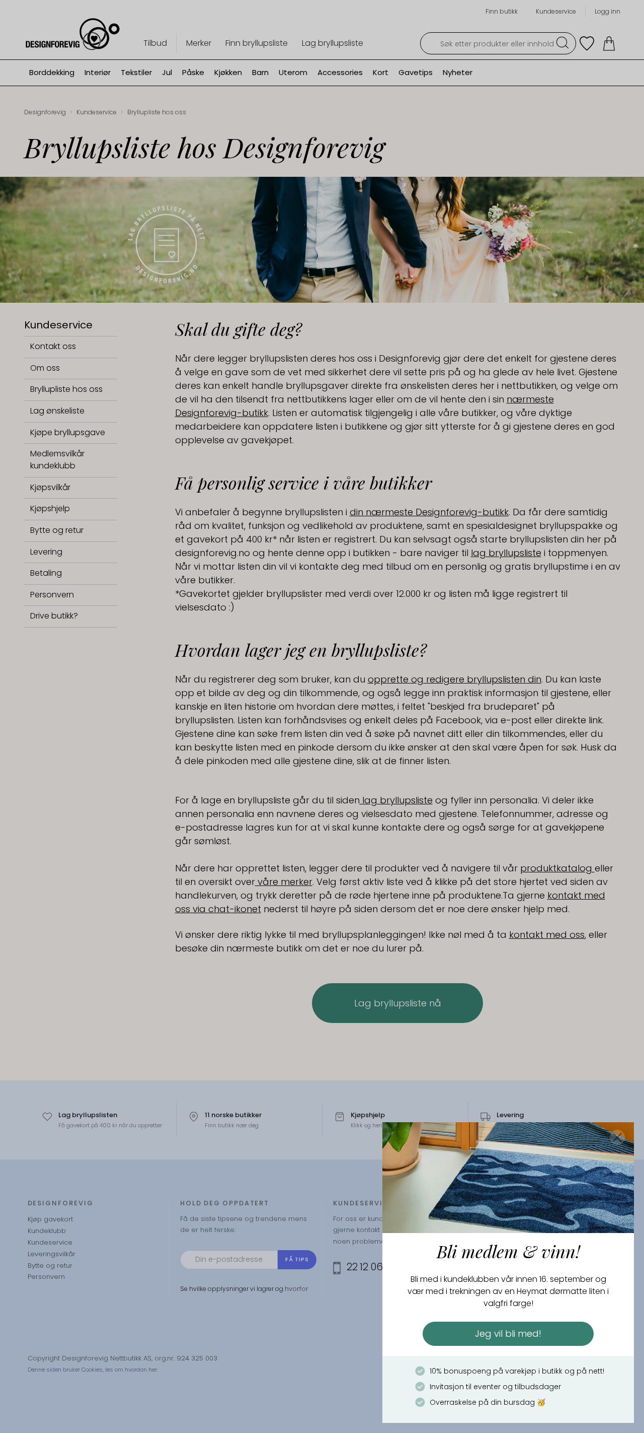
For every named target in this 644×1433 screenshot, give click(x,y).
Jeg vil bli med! (508, 1333)
